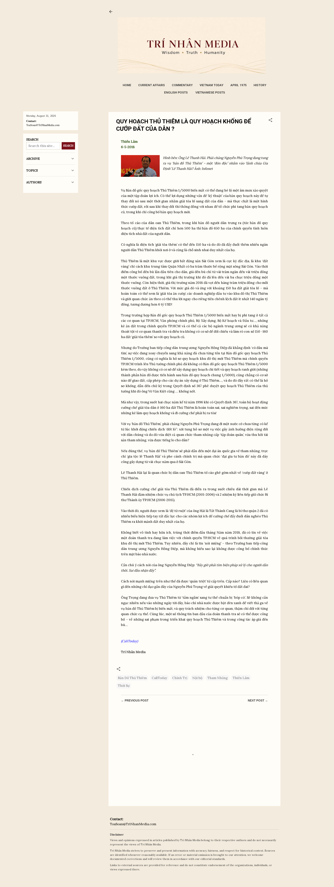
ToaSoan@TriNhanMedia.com (133, 824)
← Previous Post (134, 700)
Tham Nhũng (217, 678)
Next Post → (258, 700)
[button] (270, 121)
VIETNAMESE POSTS (210, 92)
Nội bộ (197, 678)
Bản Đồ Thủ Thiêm (132, 678)
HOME (127, 85)
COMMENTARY (182, 85)
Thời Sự (124, 685)
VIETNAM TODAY (211, 85)
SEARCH (68, 145)
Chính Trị (179, 678)
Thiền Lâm (241, 678)
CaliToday (159, 678)
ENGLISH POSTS (176, 92)
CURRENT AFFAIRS (151, 85)
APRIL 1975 (238, 85)
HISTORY (260, 85)
